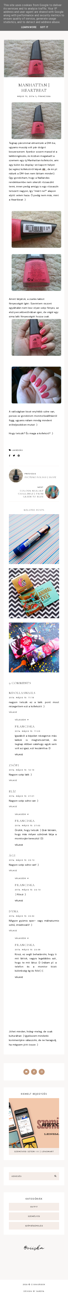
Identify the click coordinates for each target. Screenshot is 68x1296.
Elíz (12, 791)
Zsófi (14, 765)
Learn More (29, 27)
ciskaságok (38, 1284)
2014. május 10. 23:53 (21, 916)
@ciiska (34, 1248)
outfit (34, 1206)
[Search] (55, 1176)
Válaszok (20, 719)
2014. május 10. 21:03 (27, 825)
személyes (34, 1216)
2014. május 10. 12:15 (21, 769)
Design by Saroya (34, 1291)
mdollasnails (22, 693)
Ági (12, 855)
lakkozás (17, 450)
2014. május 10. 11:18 (21, 697)
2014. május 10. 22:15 (28, 889)
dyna (14, 911)
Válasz (13, 712)
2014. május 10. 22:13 (22, 860)
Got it (44, 27)
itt (43, 169)
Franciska (25, 726)
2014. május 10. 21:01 (21, 796)
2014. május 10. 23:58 (28, 949)
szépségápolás (34, 1225)
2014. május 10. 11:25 (27, 731)
